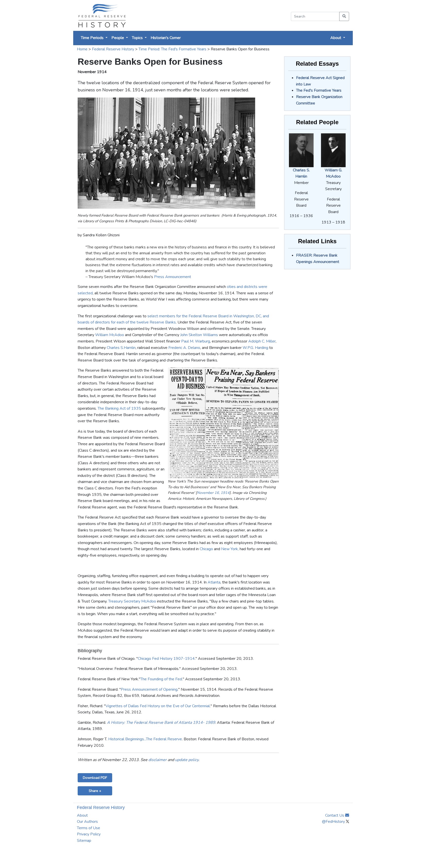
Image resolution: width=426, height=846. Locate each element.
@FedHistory (334, 821)
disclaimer (157, 760)
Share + (95, 790)
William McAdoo (109, 335)
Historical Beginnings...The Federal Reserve (145, 739)
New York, (230, 549)
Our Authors (87, 821)
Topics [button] (138, 37)
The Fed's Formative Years (318, 90)
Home (82, 49)
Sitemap (84, 840)
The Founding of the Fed (161, 679)
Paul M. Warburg (195, 341)
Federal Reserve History (113, 49)
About (82, 815)
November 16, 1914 (213, 492)
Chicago (206, 549)
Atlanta (214, 582)
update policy (186, 760)
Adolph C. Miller (262, 341)
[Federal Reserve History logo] (101, 15)
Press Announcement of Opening (149, 689)
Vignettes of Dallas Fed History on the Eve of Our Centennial (158, 706)
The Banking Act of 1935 (119, 408)
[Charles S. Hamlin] (301, 150)
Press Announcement (172, 277)
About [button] (336, 37)
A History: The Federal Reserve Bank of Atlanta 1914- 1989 (161, 722)
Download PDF (95, 777)
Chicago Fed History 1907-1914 (166, 658)
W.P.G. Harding (255, 347)
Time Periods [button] (93, 37)
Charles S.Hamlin (121, 347)
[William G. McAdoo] (333, 150)
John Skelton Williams (199, 335)
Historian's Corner (166, 37)
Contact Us (335, 815)
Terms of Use (88, 828)
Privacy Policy (89, 834)
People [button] (118, 37)
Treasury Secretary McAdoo (132, 601)
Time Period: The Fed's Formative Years (172, 49)
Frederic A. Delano (184, 347)
